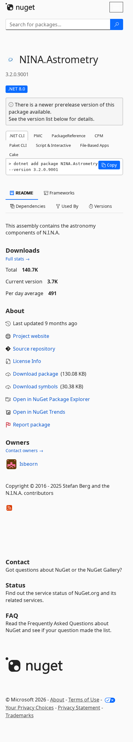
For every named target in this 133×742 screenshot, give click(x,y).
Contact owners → (24, 450)
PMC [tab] (38, 135)
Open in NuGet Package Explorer (51, 399)
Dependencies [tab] (30, 206)
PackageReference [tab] (68, 135)
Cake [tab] (13, 154)
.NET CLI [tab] (16, 135)
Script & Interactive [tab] (53, 145)
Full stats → (18, 259)
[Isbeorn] (11, 464)
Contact (18, 562)
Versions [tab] (102, 206)
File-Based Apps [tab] (94, 145)
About (57, 699)
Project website (31, 336)
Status (15, 585)
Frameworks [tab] (61, 193)
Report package (31, 424)
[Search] (116, 24)
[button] (109, 165)
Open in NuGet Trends (39, 411)
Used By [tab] (69, 206)
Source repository (34, 348)
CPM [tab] (99, 135)
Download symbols (35, 386)
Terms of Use (83, 699)
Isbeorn (28, 463)
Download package (35, 373)
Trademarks (20, 715)
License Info (27, 361)
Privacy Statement (79, 707)
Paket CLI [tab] (18, 145)
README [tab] (24, 193)
